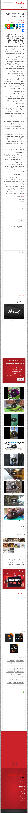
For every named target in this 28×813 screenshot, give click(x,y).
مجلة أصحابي (20, 20)
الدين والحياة (11, 660)
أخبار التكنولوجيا (20, 668)
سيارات (11, 674)
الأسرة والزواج (20, 660)
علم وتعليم (21, 685)
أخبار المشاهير (10, 668)
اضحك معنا (8, 663)
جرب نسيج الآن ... (14, 764)
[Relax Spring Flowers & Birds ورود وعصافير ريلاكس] (14, 393)
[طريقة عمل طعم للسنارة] (14, 406)
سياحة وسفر (20, 665)
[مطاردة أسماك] (14, 420)
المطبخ (21, 676)
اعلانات (15, 663)
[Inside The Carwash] (14, 500)
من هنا (20, 379)
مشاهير (12, 679)
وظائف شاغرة (20, 679)
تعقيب (23, 196)
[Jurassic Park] (14, 433)
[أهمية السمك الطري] (14, 447)
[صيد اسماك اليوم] (14, 460)
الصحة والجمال (10, 671)
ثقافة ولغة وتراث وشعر (18, 682)
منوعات (15, 676)
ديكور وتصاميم (12, 665)
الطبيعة (21, 663)
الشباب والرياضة (20, 674)
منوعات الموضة (20, 671)
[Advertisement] (14, 272)
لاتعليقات (13, 22)
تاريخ (10, 682)
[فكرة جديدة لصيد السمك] (14, 514)
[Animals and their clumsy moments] (14, 487)
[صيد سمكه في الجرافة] (14, 474)
